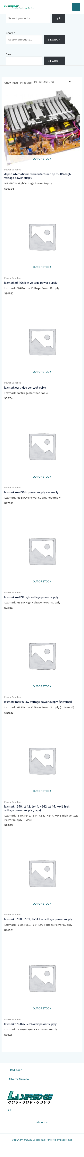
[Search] (58, 18)
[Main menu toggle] (76, 7)
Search (10, 33)
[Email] (9, 1110)
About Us (42, 1122)
